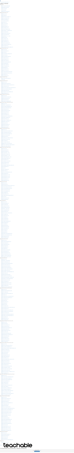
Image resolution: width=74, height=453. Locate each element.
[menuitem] (0, 1)
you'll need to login (39, 450)
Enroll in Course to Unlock (37, 451)
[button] (0, 0)
